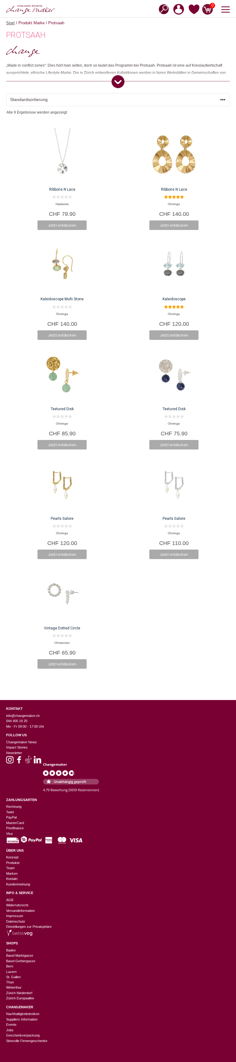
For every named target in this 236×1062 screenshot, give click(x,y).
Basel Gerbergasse (20, 961)
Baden (11, 950)
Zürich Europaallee (20, 998)
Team (10, 868)
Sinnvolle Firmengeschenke (26, 1041)
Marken (12, 873)
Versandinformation (20, 910)
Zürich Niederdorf (19, 993)
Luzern (11, 972)
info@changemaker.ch (23, 716)
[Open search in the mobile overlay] (162, 9)
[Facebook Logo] (19, 762)
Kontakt (12, 879)
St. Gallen (13, 977)
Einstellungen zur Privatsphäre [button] (29, 926)
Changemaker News (21, 742)
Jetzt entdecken (62, 225)
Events (11, 1024)
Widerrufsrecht (17, 905)
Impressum (14, 916)
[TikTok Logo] (28, 762)
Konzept (12, 857)
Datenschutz (15, 921)
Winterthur (14, 987)
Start (10, 23)
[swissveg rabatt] (19, 934)
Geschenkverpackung (23, 1035)
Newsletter (14, 753)
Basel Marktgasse (19, 955)
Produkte (13, 863)
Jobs (10, 1030)
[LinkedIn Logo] (37, 762)
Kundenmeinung (18, 884)
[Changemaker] (30, 9)
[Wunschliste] (194, 10)
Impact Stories (17, 747)
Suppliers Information (21, 1019)
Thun (10, 982)
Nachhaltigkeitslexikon (22, 1014)
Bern (9, 966)
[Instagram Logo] (10, 762)
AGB (9, 900)
